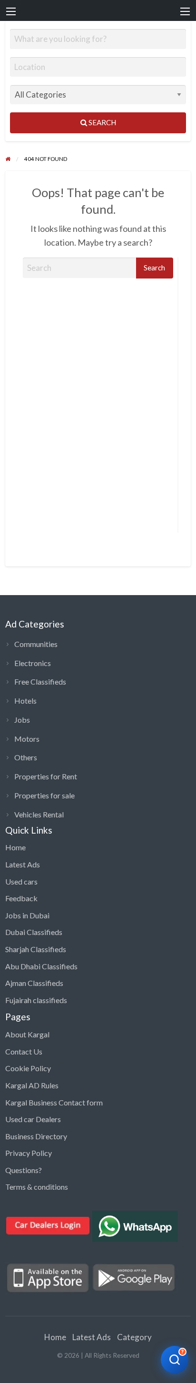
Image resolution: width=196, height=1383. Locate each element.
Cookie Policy (28, 1068)
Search (101, 122)
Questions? (23, 1169)
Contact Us (23, 1051)
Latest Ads (22, 864)
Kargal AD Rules (32, 1085)
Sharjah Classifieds (35, 949)
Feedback (21, 898)
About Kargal (27, 1034)
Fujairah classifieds (36, 1000)
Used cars (21, 881)
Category (134, 1337)
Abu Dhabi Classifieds (41, 966)
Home (15, 847)
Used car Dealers (33, 1119)
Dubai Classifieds (33, 931)
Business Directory (36, 1136)
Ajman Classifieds (34, 982)
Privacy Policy (28, 1152)
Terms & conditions (36, 1186)
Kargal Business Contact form (54, 1102)
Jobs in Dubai (27, 915)
